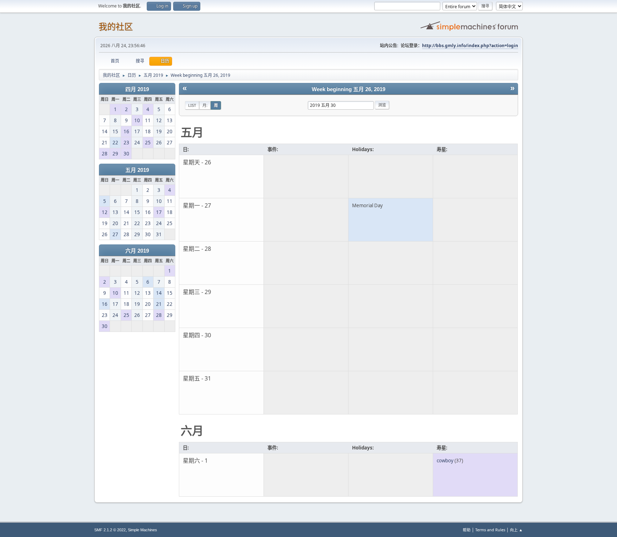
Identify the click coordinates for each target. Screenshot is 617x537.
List (192, 105)
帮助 (467, 529)
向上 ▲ (516, 529)
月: (204, 105)
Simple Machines (142, 530)
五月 (192, 132)
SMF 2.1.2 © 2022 (110, 530)
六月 (192, 430)
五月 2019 (137, 170)
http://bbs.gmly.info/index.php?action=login (470, 46)
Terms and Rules (490, 529)
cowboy (445, 460)
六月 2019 (137, 251)
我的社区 (116, 26)
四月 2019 (137, 89)
